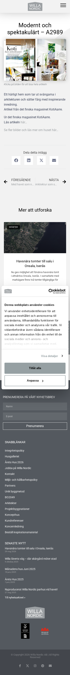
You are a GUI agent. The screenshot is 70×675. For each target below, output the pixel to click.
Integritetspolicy (14, 450)
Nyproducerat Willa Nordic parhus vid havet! (31, 589)
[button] (16, 160)
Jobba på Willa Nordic (18, 468)
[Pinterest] (42, 665)
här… (24, 122)
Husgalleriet (12, 456)
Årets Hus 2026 (14, 462)
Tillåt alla (35, 368)
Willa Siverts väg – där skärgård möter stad (31, 558)
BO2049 (10, 497)
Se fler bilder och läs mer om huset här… (31, 130)
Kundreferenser (14, 520)
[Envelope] (50, 665)
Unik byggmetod (14, 491)
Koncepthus (12, 514)
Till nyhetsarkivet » (15, 597)
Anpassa (33, 380)
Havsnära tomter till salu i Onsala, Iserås (29, 548)
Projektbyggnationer (17, 508)
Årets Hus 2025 (14, 579)
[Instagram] (35, 665)
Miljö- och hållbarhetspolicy (21, 479)
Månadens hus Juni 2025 (20, 569)
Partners (10, 485)
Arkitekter (11, 503)
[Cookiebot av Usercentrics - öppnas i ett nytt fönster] (49, 291)
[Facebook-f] (19, 665)
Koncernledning (14, 526)
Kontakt (10, 473)
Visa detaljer (49, 356)
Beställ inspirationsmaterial (21, 532)
